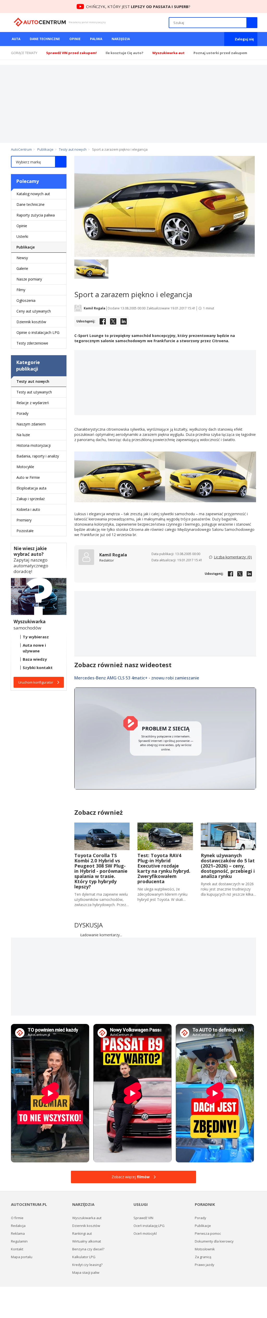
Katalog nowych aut (33, 193)
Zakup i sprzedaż (30, 498)
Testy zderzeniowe (32, 343)
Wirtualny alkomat (86, 1241)
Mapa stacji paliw (85, 1272)
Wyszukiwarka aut (86, 1217)
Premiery (24, 520)
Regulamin (19, 1241)
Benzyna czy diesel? (88, 1249)
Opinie (75, 39)
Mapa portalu (21, 1257)
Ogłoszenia (25, 300)
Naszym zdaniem (31, 424)
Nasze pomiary (29, 279)
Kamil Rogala (94, 308)
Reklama (18, 1233)
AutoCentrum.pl (40, 22)
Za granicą (203, 1257)
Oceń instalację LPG (149, 1225)
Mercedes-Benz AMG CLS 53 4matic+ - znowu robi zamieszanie (136, 678)
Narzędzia (121, 39)
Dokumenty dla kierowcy (214, 1241)
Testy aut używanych (34, 392)
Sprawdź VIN (143, 1217)
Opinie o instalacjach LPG (37, 332)
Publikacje (25, 247)
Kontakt (17, 1249)
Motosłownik (205, 1249)
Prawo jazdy (204, 1264)
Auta (16, 39)
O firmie (17, 1217)
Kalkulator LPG (83, 1257)
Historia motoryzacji (33, 445)
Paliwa (96, 39)
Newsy (22, 257)
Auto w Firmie (28, 477)
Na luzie (23, 434)
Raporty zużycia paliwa (35, 215)
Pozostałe (25, 530)
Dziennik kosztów (31, 321)
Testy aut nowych (32, 381)
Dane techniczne (45, 39)
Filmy (20, 289)
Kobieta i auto (28, 509)
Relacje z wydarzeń (32, 402)
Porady (22, 413)
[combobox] (38, 162)
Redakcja (18, 1225)
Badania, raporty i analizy (37, 456)
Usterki (22, 236)
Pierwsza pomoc (208, 1233)
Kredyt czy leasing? (87, 1264)
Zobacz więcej (131, 1176)
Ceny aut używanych (33, 311)
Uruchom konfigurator (35, 682)
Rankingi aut (82, 1233)
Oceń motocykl (145, 1233)
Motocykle (25, 466)
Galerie (22, 268)
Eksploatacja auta (31, 488)
